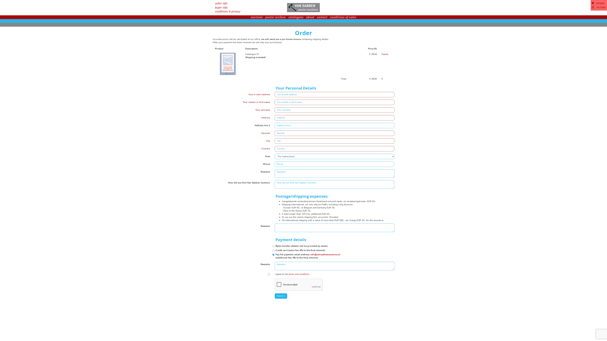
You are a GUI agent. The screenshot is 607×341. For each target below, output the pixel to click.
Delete (385, 54)
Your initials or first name (256, 102)
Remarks (265, 171)
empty (599, 3)
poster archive (275, 17)
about (310, 17)
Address (265, 117)
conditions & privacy (227, 11)
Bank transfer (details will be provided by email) (302, 246)
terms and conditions (298, 274)
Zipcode (265, 133)
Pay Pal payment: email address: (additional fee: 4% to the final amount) (308, 256)
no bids (600, 7)
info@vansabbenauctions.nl (325, 254)
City (268, 140)
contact (322, 17)
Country (265, 148)
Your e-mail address (259, 94)
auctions (257, 17)
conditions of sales (343, 17)
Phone (266, 164)
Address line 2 (262, 125)
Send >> (281, 295)
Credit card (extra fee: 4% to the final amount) (300, 250)
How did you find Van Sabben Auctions (249, 182)
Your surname (262, 109)
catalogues (296, 17)
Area (267, 156)
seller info (221, 3)
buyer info (221, 7)
